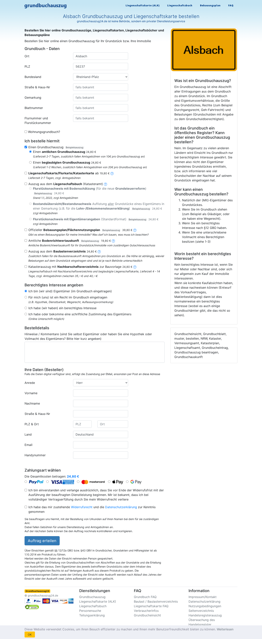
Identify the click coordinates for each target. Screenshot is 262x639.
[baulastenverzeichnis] (99, 251)
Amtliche (69, 240)
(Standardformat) (95, 219)
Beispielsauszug (74, 147)
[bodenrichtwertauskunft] (113, 240)
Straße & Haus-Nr (37, 87)
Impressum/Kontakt (203, 597)
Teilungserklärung (92, 615)
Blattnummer (34, 108)
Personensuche (90, 611)
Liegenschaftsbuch (179, 5)
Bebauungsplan (210, 5)
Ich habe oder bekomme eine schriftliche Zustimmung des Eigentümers (79, 314)
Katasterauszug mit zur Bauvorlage (80, 267)
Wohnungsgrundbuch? (44, 132)
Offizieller (80, 230)
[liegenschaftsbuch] (105, 184)
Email (28, 445)
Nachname (32, 403)
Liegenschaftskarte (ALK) (143, 5)
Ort (27, 56)
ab (69, 173)
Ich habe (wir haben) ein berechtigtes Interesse (62, 308)
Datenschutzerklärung (121, 507)
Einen (64, 152)
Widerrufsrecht (81, 507)
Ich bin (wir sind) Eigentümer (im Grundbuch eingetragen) (70, 291)
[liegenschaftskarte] (112, 173)
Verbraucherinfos (146, 611)
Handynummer (35, 455)
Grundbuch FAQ (145, 597)
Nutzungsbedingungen (205, 606)
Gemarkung (33, 97)
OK (30, 634)
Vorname (31, 393)
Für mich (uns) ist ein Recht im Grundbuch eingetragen (67, 297)
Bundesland (33, 77)
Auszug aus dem (62, 251)
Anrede (30, 383)
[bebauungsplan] (134, 230)
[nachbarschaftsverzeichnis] (134, 267)
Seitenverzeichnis (201, 611)
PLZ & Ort (32, 424)
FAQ (231, 5)
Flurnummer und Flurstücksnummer (38, 120)
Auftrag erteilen (42, 540)
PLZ (27, 66)
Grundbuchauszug (92, 597)
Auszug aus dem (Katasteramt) (65, 184)
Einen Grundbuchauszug (55, 147)
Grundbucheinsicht (147, 615)
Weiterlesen (225, 629)
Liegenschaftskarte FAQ (151, 606)
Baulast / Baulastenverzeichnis (156, 601)
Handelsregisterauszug (205, 615)
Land (28, 434)
